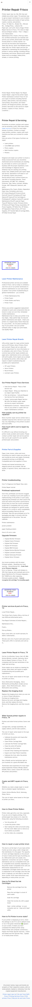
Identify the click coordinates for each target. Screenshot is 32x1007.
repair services (6, 128)
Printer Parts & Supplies (11, 449)
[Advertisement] (16, 75)
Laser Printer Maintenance (12, 279)
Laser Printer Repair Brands (13, 339)
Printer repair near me (9, 994)
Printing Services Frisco (16, 996)
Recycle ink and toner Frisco (21, 998)
